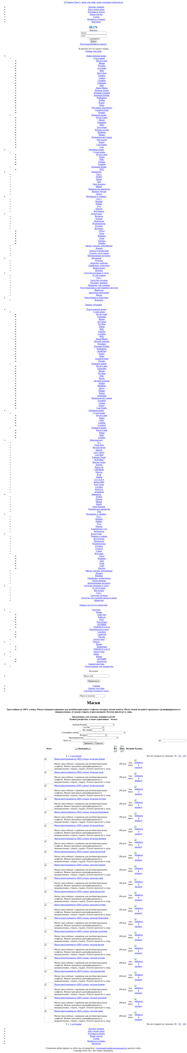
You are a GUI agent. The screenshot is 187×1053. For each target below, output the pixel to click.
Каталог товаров (96, 7)
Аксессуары (96, 214)
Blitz (102, 70)
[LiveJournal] (96, 27)
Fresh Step (99, 445)
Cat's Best (99, 455)
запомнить (95, 39)
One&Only (102, 351)
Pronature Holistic (102, 95)
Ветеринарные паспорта (99, 255)
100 (184, 756)
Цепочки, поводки (99, 263)
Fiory (101, 619)
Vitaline (99, 477)
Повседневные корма (96, 56)
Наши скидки (96, 14)
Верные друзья (102, 90)
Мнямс (102, 135)
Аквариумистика (96, 664)
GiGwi (102, 231)
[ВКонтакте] (90, 27)
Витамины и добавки (96, 196)
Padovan (102, 617)
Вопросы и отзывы (96, 19)
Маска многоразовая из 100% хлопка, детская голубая (79, 958)
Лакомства (96, 172)
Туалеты (99, 548)
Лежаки (99, 248)
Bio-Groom (99, 590)
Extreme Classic (99, 457)
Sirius (101, 105)
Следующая (75, 756)
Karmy (102, 103)
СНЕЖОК (99, 469)
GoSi (102, 566)
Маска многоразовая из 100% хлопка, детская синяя (78, 1011)
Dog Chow (102, 73)
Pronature (102, 344)
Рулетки (99, 260)
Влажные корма (99, 115)
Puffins (102, 100)
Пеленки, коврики (99, 283)
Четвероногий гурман (101, 137)
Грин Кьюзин (99, 184)
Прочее (99, 209)
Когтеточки (99, 539)
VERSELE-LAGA (101, 627)
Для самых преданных (101, 107)
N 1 (99, 442)
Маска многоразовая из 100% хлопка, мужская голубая (80, 799)
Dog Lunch (102, 140)
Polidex (99, 204)
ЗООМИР (101, 624)
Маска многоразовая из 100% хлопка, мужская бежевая (80, 838)
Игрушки (99, 228)
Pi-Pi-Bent (98, 460)
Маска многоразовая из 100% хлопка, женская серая (78, 878)
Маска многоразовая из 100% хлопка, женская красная (79, 851)
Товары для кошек (93, 304)
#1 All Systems (99, 275)
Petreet (102, 393)
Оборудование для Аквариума (99, 666)
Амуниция (96, 258)
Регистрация (86, 44)
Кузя (99, 474)
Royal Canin (101, 61)
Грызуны (96, 610)
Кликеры (99, 300)
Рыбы (96, 654)
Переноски (99, 221)
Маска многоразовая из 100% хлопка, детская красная (79, 971)
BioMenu (102, 132)
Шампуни (99, 290)
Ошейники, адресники (99, 265)
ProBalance (102, 98)
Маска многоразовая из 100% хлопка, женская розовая (79, 865)
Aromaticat (99, 492)
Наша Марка (102, 88)
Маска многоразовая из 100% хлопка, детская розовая (79, 984)
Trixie (101, 238)
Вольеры (99, 216)
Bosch (99, 504)
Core (102, 147)
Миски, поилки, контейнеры (99, 246)
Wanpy (99, 179)
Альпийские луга (99, 529)
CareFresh (101, 634)
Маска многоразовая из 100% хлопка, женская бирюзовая (81, 918)
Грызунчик (102, 622)
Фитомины (99, 211)
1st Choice (101, 68)
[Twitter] (93, 27)
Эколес (99, 194)
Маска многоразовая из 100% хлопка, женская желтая (79, 891)
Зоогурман (102, 127)
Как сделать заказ (96, 9)
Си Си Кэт (99, 479)
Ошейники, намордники (98, 578)
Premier (101, 112)
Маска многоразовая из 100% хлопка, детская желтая (79, 944)
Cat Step (99, 487)
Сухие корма (99, 58)
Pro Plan (101, 66)
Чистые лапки (99, 462)
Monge (102, 63)
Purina (102, 157)
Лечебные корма (96, 149)
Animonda (101, 395)
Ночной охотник (102, 341)
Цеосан (99, 472)
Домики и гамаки (99, 536)
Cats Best (102, 632)
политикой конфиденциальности (111, 1048)
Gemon (102, 78)
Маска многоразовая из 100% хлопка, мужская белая (78, 825)
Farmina (101, 75)
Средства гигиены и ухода (96, 273)
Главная (96, 686)
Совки (99, 551)
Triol (99, 181)
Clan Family (101, 144)
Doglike (101, 243)
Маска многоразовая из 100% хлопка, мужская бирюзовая (81, 812)
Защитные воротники (99, 292)
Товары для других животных (94, 605)
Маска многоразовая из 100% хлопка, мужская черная (79, 759)
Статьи (96, 17)
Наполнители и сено (99, 629)
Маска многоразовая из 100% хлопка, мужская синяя (79, 785)
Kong (101, 233)
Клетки (99, 218)
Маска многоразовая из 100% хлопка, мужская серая (78, 772)
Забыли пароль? (99, 44)
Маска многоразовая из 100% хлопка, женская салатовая (80, 931)
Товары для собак (93, 51)
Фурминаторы (99, 223)
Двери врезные (99, 580)
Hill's (102, 85)
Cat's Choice (99, 452)
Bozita (102, 326)
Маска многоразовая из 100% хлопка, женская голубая (79, 905)
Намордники (99, 268)
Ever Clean (99, 484)
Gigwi (101, 556)
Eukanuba (101, 83)
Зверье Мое (99, 482)
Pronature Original (102, 93)
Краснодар (102, 661)
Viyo (99, 206)
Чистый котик (99, 447)
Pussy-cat (99, 467)
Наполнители (96, 440)
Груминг (99, 226)
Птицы (96, 642)
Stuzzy (102, 388)
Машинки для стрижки (99, 285)
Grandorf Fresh (101, 110)
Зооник (99, 465)
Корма (99, 612)
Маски (99, 295)
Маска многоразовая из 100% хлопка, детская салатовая (80, 998)
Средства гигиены (99, 280)
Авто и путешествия (99, 251)
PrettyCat (99, 489)
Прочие (101, 241)
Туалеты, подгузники (99, 253)
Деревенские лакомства (99, 189)
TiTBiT (99, 177)
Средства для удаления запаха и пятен (99, 598)
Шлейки (99, 270)
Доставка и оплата (96, 12)
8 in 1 (99, 174)
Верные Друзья (99, 191)
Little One (101, 614)
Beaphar (99, 201)
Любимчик (102, 647)
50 (179, 756)
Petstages (102, 236)
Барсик (99, 450)
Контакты (96, 22)
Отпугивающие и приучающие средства (99, 288)
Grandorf (102, 80)
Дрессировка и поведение (96, 297)
